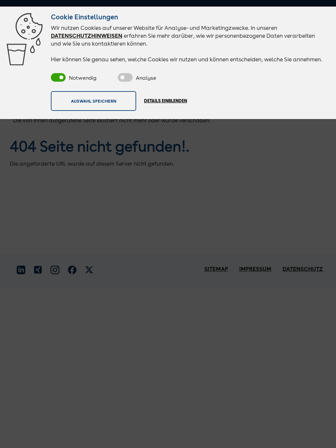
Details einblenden (165, 100)
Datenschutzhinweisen (86, 35)
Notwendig (82, 78)
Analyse (146, 78)
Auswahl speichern (93, 100)
